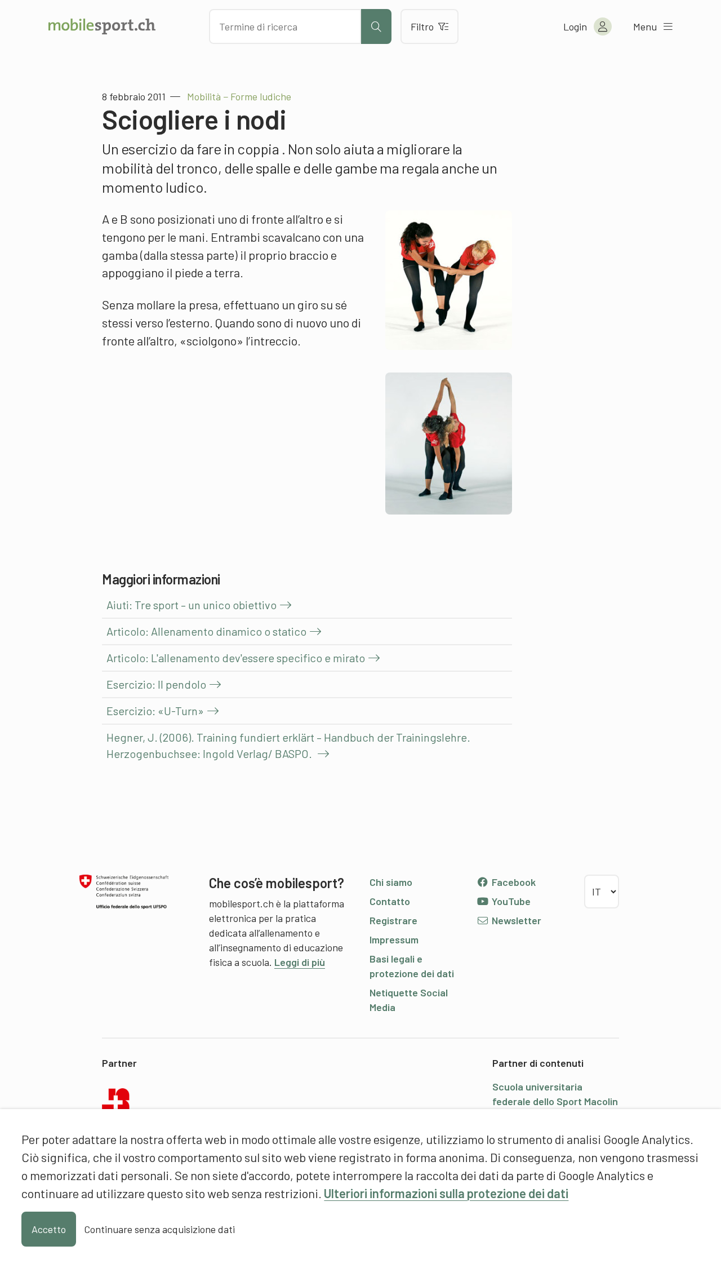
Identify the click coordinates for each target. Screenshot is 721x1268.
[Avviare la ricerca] (376, 26)
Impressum (394, 939)
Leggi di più (299, 962)
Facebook (512, 882)
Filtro (422, 26)
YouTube (510, 901)
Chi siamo (391, 882)
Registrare (393, 920)
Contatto (390, 901)
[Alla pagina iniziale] (101, 26)
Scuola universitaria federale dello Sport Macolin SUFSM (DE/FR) (555, 1101)
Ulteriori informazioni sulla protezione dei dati (446, 1193)
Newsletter (515, 920)
